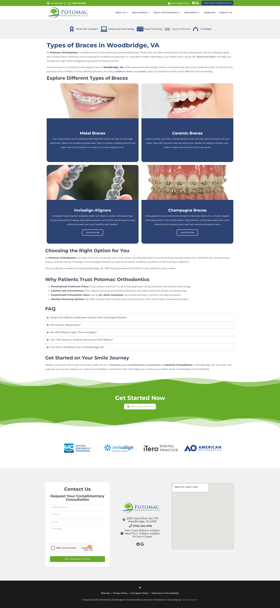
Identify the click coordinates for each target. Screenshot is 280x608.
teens (129, 71)
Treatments (191, 13)
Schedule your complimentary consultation (135, 365)
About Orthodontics (166, 13)
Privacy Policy (120, 593)
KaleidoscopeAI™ (189, 600)
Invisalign (209, 13)
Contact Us (225, 13)
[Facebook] (193, 3)
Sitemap (105, 593)
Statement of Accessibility (165, 593)
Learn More (93, 232)
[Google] (197, 3)
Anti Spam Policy (139, 593)
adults (142, 71)
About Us (120, 13)
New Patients (139, 13)
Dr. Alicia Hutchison (204, 56)
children (120, 71)
